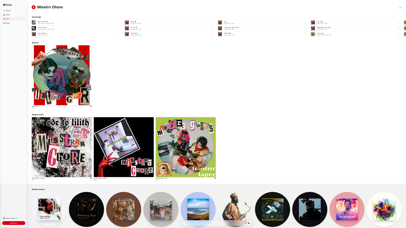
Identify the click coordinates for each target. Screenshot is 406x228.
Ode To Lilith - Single (38, 118)
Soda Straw (35, 46)
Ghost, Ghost (42, 27)
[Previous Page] (29, 28)
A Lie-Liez (320, 33)
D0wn (132, 21)
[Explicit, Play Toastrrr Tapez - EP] (158, 174)
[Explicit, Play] (34, 22)
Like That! (320, 21)
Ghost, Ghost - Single (101, 118)
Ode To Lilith (42, 21)
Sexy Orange (42, 33)
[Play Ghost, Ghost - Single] (96, 174)
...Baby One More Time (231, 27)
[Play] (34, 7)
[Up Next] (245, 223)
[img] (7, 5)
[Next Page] (403, 28)
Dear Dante (134, 33)
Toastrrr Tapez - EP (162, 118)
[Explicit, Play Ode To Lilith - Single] (34, 174)
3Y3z (225, 21)
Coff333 (226, 33)
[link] (39, 189)
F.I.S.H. (133, 27)
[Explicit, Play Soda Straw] (34, 102)
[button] (13, 10)
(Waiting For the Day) (324, 27)
